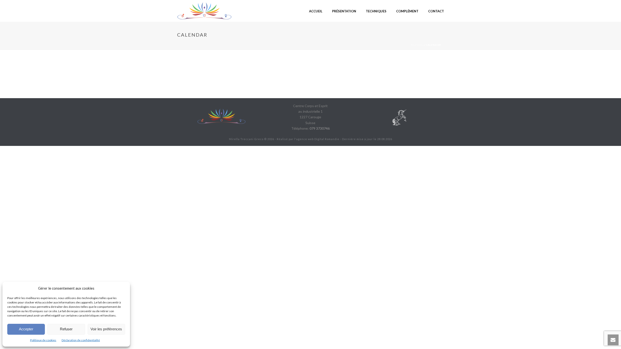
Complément (407, 11)
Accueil (417, 44)
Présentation (344, 11)
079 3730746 (320, 128)
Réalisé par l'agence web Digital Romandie (308, 139)
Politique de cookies (43, 340)
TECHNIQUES (376, 11)
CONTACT (436, 11)
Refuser (66, 329)
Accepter (26, 329)
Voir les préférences (106, 329)
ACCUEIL (315, 11)
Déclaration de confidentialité (81, 340)
